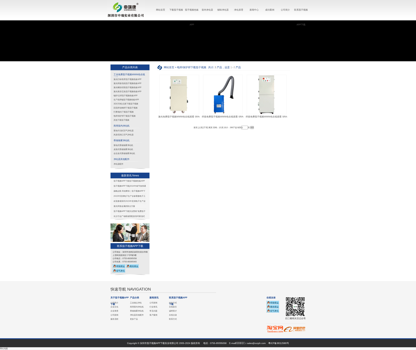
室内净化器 (207, 9)
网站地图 (4, 348)
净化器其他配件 (122, 159)
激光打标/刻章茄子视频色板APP (127, 79)
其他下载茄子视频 (121, 120)
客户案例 (153, 315)
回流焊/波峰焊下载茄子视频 (125, 108)
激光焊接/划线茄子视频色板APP (127, 83)
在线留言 (173, 307)
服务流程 (114, 319)
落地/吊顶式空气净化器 (124, 130)
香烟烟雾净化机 (122, 140)
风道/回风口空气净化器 (124, 135)
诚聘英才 (173, 311)
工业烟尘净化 (136, 303)
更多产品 (134, 319)
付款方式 (173, 303)
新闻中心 (254, 9)
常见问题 (153, 311)
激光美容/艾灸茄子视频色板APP (127, 91)
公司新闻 (114, 315)
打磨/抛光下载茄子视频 (124, 112)
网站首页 (160, 9)
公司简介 (285, 9)
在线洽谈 (173, 315)
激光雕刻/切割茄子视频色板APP (127, 87)
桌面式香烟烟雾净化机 (123, 149)
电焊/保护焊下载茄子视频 (125, 116)
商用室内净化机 (122, 125)
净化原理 (238, 9)
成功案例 (269, 9)
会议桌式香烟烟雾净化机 (124, 153)
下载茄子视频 (176, 9)
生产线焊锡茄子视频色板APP (126, 100)
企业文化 (114, 307)
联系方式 (173, 319)
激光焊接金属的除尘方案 (124, 206)
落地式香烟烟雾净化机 (123, 145)
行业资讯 (153, 307)
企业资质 (114, 311)
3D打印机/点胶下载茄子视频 (126, 104)
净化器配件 (118, 164)
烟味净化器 (223, 9)
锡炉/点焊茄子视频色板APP (125, 95)
